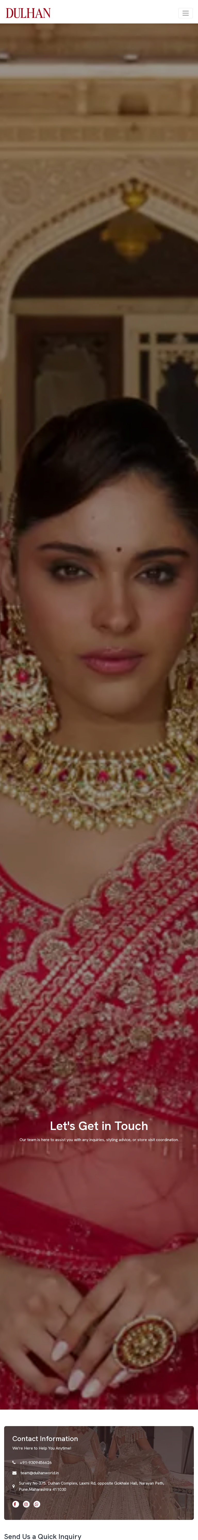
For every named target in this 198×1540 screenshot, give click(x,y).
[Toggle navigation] (185, 13)
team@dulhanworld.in (40, 1473)
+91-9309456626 (36, 1462)
